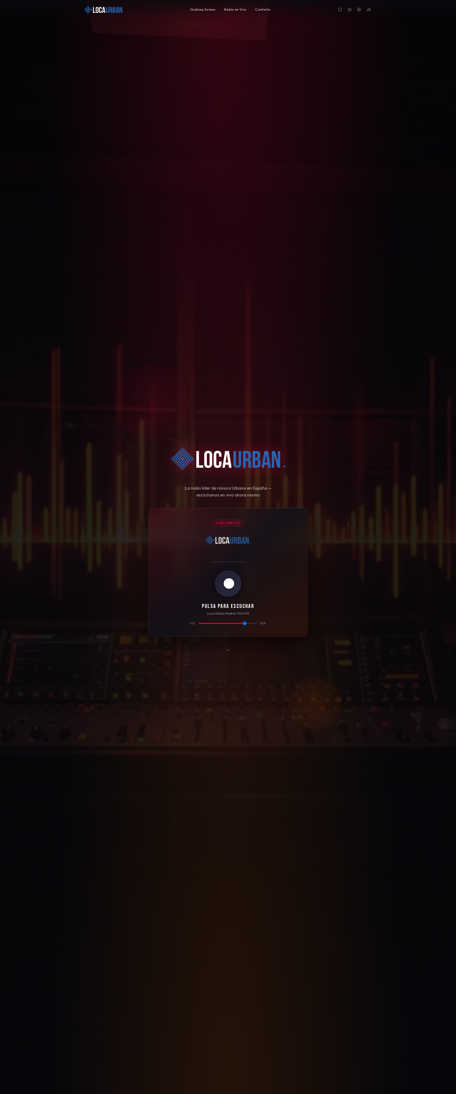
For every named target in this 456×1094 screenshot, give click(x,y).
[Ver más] (228, 651)
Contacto (263, 9)
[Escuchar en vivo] (228, 583)
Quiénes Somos (203, 9)
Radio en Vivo (235, 9)
